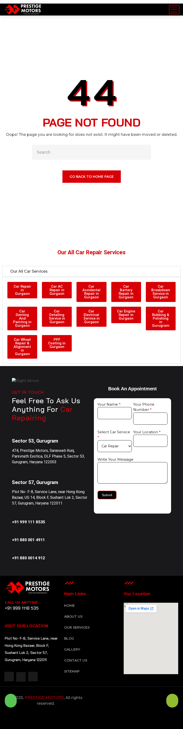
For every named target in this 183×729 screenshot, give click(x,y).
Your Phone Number (143, 407)
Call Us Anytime (21, 602)
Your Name (109, 404)
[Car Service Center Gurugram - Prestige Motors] (23, 9)
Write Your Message (115, 459)
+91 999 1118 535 (22, 608)
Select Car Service (113, 435)
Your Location (147, 432)
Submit (107, 495)
